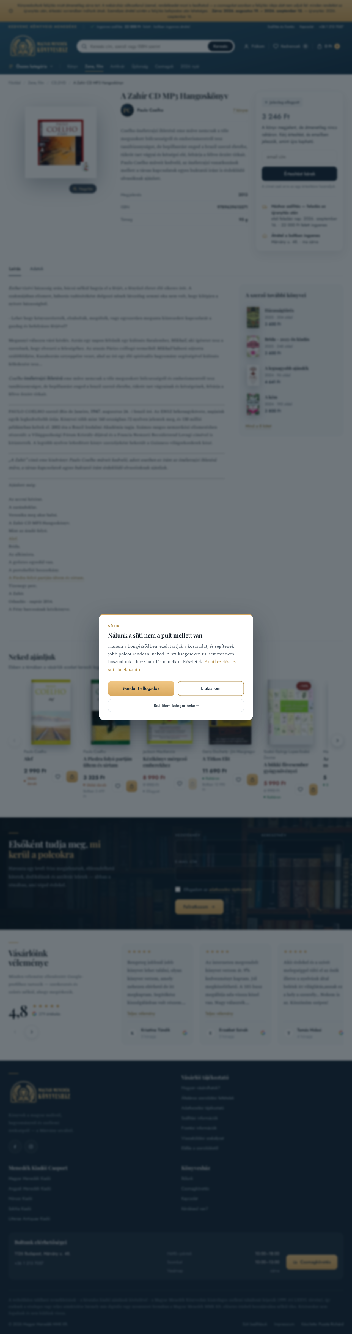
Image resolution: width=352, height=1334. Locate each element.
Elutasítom (211, 688)
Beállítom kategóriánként (176, 706)
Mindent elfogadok (141, 688)
